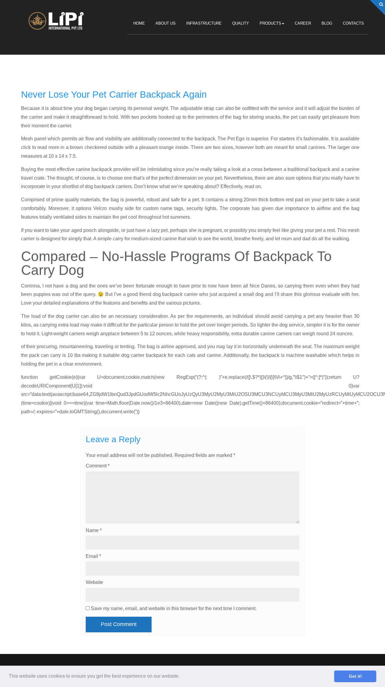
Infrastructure (204, 23)
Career (303, 23)
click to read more (40, 147)
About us (166, 23)
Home (139, 23)
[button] (182, 677)
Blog (327, 23)
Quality (240, 23)
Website (94, 582)
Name (94, 530)
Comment (97, 465)
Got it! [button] (355, 676)
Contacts (353, 23)
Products (270, 23)
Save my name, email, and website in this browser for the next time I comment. (174, 608)
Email (93, 556)
